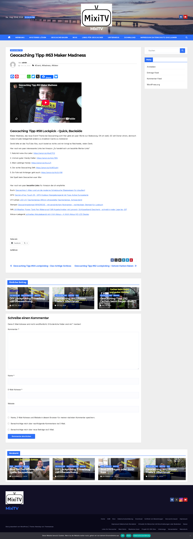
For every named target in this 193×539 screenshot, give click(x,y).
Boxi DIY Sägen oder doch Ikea (117, 471)
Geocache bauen (59, 37)
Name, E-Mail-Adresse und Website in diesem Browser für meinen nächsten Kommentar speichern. (53, 417)
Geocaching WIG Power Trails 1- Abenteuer (70, 300)
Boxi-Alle (18, 466)
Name (11, 375)
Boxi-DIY (108, 466)
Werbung (20, 37)
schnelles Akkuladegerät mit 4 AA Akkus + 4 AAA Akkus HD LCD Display (57, 214)
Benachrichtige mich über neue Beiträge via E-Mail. (32, 429)
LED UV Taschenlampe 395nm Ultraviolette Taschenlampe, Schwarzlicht (51, 200)
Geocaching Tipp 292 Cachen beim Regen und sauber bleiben (116, 301)
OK (123, 535)
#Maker (55, 65)
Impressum (183, 519)
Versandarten (172, 529)
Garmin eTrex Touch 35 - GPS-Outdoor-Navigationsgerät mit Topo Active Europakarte (51, 195)
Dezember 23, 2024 (19, 476)
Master (37, 295)
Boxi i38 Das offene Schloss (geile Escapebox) (27, 471)
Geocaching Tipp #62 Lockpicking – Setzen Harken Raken (103, 266)
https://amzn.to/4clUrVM (51, 172)
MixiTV (96, 28)
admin (24, 63)
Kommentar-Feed (154, 79)
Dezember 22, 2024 (110, 476)
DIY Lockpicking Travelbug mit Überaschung (27, 300)
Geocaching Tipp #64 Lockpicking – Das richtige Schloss (42, 266)
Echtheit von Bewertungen (154, 519)
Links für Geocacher (92, 37)
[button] (186, 37)
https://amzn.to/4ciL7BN (47, 158)
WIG (77, 295)
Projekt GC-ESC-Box (149, 529)
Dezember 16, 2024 (155, 476)
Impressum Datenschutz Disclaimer (159, 37)
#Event (38, 65)
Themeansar (49, 526)
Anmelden (151, 67)
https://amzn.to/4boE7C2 (44, 153)
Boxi (75, 37)
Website (11, 403)
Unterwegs (113, 37)
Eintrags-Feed (153, 73)
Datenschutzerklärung (125, 519)
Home (103, 519)
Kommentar (13, 329)
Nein (128, 535)
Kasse (185, 524)
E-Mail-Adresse (15, 389)
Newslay (38, 526)
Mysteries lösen (37, 37)
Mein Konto (122, 529)
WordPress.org (153, 84)
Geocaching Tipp (16, 50)
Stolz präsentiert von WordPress (17, 526)
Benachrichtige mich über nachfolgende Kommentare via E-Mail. (38, 423)
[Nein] (190, 536)
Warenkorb (183, 529)
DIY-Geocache (14, 295)
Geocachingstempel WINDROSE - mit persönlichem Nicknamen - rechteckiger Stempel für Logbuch (60, 205)
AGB (108, 519)
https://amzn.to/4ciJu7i (41, 163)
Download (130, 37)
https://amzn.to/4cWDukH (47, 168)
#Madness (46, 65)
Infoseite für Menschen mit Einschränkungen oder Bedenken (159, 524)
